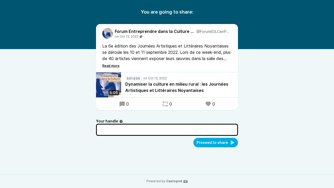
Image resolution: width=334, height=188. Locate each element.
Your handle (107, 121)
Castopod (174, 181)
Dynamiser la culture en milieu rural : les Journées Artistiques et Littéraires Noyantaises (176, 87)
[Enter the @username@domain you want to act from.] (121, 121)
